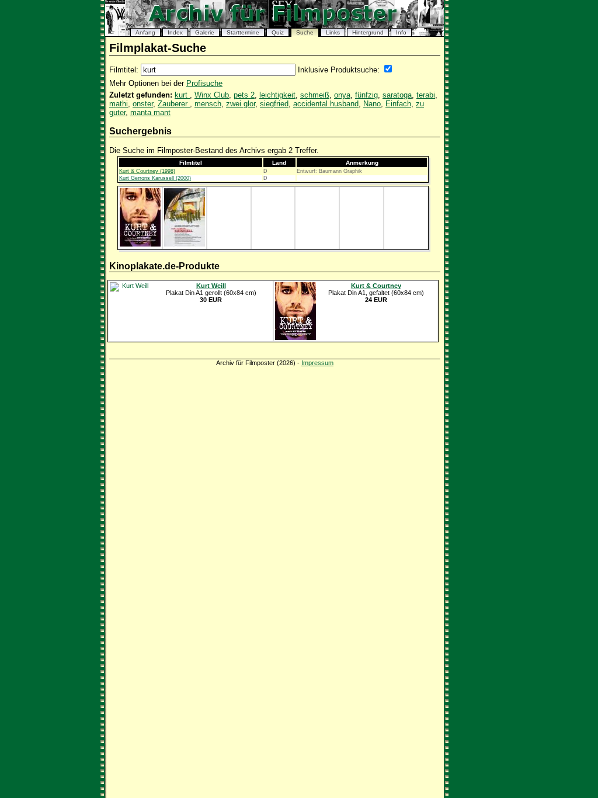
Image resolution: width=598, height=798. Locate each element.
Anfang (145, 32)
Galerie (204, 32)
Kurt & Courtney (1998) (147, 171)
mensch (207, 103)
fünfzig (366, 95)
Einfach (398, 103)
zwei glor (240, 103)
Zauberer (174, 103)
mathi (118, 103)
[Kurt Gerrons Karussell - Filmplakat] (184, 244)
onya (342, 95)
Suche (305, 32)
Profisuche (204, 83)
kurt (182, 95)
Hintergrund (368, 32)
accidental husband (326, 103)
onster (143, 103)
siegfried (274, 103)
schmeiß (314, 95)
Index (175, 32)
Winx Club (211, 95)
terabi (425, 95)
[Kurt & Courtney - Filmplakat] (140, 244)
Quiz (278, 32)
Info (401, 32)
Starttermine (243, 32)
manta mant (150, 112)
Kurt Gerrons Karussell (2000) (155, 178)
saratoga (397, 95)
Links (333, 32)
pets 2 (244, 95)
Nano (372, 103)
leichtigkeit (277, 95)
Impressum (317, 362)
